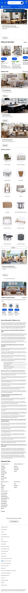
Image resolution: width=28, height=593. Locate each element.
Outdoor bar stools (4, 496)
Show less (3, 511)
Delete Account (4, 585)
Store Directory (4, 529)
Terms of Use (3, 553)
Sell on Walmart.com (5, 536)
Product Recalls (4, 541)
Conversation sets (4, 501)
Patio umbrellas (3, 503)
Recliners (2, 476)
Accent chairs (3, 471)
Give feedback (14, 521)
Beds (2, 483)
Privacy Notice (4, 556)
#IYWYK (2, 582)
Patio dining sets (4, 499)
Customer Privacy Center (6, 563)
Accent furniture (4, 477)
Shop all (25, 42)
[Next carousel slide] (20, 279)
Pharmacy (3, 577)
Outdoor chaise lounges (5, 498)
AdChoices (3, 568)
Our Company (4, 534)
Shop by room (25, 71)
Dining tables (16, 469)
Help (2, 539)
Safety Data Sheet (4, 551)
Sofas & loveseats (4, 472)
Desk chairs (16, 485)
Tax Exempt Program (5, 546)
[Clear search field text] (20, 2)
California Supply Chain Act (6, 558)
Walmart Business (4, 580)
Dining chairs (16, 467)
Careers (2, 531)
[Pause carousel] (4, 279)
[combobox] (15, 2)
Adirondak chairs (4, 506)
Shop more (24, 297)
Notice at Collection (5, 565)
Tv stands (2, 469)
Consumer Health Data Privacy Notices (8, 570)
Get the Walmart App (5, 548)
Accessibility (3, 544)
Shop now (5, 95)
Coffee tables (3, 467)
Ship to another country (17, 10)
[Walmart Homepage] (5, 3)
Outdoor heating (4, 494)
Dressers (2, 487)
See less (13, 247)
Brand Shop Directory (5, 575)
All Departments (4, 527)
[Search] (22, 3)
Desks (15, 483)
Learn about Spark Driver (6, 573)
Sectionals (3, 474)
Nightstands (3, 485)
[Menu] (2, 3)
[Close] (23, 10)
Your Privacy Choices (7, 560)
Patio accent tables (4, 493)
